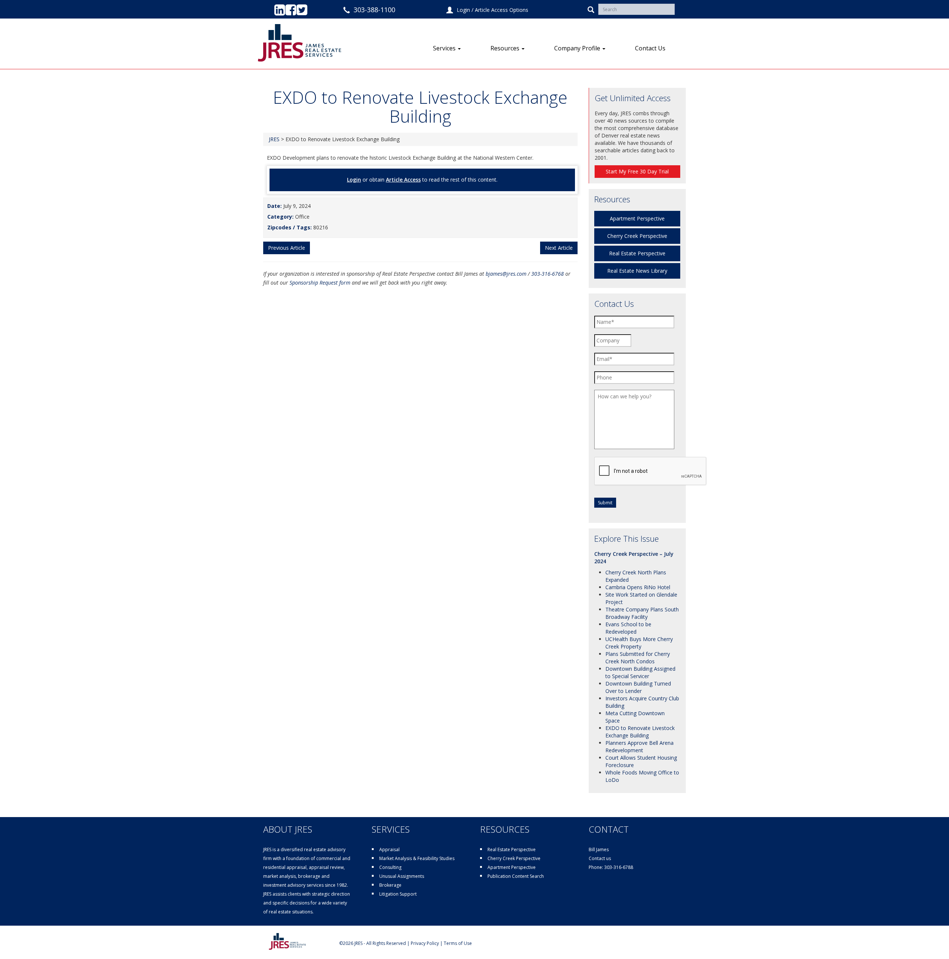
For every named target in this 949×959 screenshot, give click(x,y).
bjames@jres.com (506, 273)
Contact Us (650, 48)
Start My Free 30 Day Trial (637, 171)
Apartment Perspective (637, 218)
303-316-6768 (547, 273)
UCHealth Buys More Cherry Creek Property (639, 643)
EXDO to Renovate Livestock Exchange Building (640, 731)
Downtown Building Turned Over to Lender (638, 687)
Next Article (559, 247)
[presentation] (650, 471)
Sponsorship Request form (320, 282)
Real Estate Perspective (637, 253)
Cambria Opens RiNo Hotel (637, 587)
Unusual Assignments (401, 876)
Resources (505, 48)
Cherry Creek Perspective (637, 235)
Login (463, 9)
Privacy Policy (425, 943)
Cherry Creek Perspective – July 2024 (634, 557)
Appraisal (389, 849)
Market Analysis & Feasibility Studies (416, 858)
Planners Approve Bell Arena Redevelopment (639, 746)
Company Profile (578, 48)
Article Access (403, 179)
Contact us (600, 858)
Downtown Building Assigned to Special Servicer (640, 672)
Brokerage (390, 885)
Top (931, 941)
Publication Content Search (515, 876)
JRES (274, 139)
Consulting (390, 867)
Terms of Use (458, 943)
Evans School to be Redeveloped (628, 628)
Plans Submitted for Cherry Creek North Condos (637, 657)
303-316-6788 (618, 867)
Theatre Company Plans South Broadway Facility (642, 613)
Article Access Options (501, 9)
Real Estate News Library (637, 270)
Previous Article (286, 247)
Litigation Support (398, 894)
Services (445, 48)
